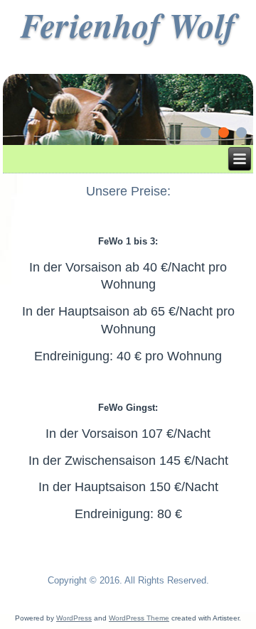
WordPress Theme (139, 618)
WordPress (74, 618)
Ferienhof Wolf (128, 25)
